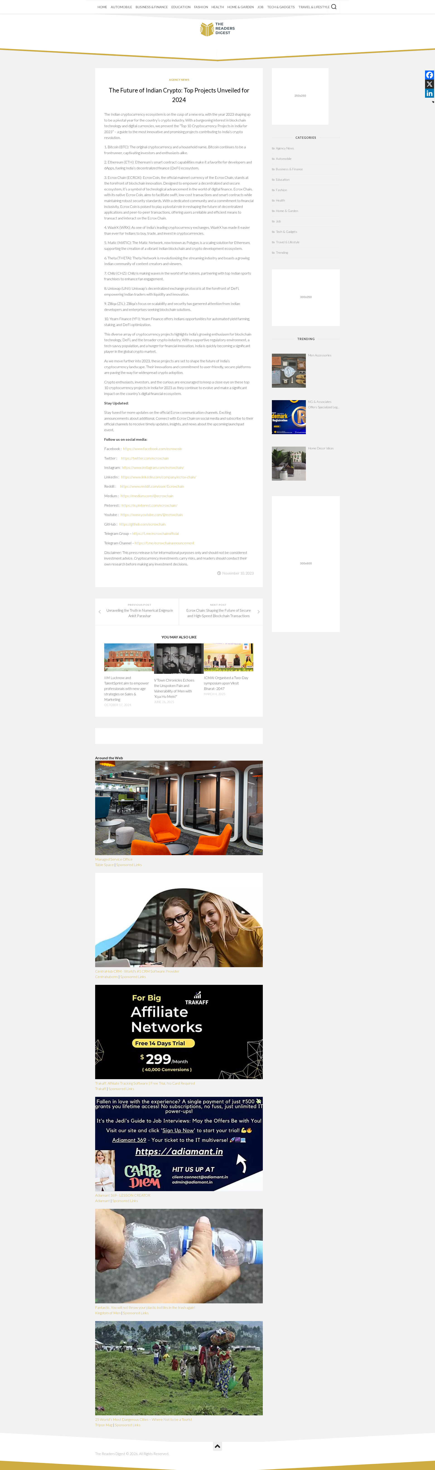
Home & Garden (240, 7)
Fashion (201, 7)
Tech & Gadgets (281, 7)
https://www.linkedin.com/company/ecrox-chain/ (158, 477)
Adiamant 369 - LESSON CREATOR (122, 1195)
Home (102, 7)
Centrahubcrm (106, 976)
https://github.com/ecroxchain (142, 524)
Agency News (179, 79)
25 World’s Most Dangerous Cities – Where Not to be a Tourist (143, 1419)
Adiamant (102, 1200)
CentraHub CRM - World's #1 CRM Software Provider (137, 971)
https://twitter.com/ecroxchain (145, 458)
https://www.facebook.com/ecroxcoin (152, 448)
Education (181, 7)
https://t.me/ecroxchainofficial (155, 533)
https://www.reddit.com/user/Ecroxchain (152, 486)
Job (260, 7)
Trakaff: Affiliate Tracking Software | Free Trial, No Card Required (145, 1083)
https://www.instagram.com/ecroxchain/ (153, 467)
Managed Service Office (114, 859)
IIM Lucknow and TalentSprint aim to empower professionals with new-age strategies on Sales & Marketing (126, 688)
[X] (429, 84)
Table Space (104, 864)
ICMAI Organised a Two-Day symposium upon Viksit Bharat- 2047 (226, 683)
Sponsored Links (129, 864)
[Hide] (433, 102)
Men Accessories (319, 355)
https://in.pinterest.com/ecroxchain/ (149, 505)
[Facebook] (429, 75)
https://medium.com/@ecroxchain (147, 496)
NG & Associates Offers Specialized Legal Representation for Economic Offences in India (324, 405)
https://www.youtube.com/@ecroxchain (152, 514)
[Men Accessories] (289, 371)
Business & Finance (152, 7)
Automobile (121, 7)
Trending (282, 252)
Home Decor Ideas (321, 448)
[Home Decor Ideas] (289, 464)
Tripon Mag (103, 1425)
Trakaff (100, 1088)
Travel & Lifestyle (314, 7)
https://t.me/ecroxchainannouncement (164, 543)
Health (218, 7)
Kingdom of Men (108, 1313)
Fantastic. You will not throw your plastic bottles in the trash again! (145, 1307)
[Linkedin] (429, 93)
